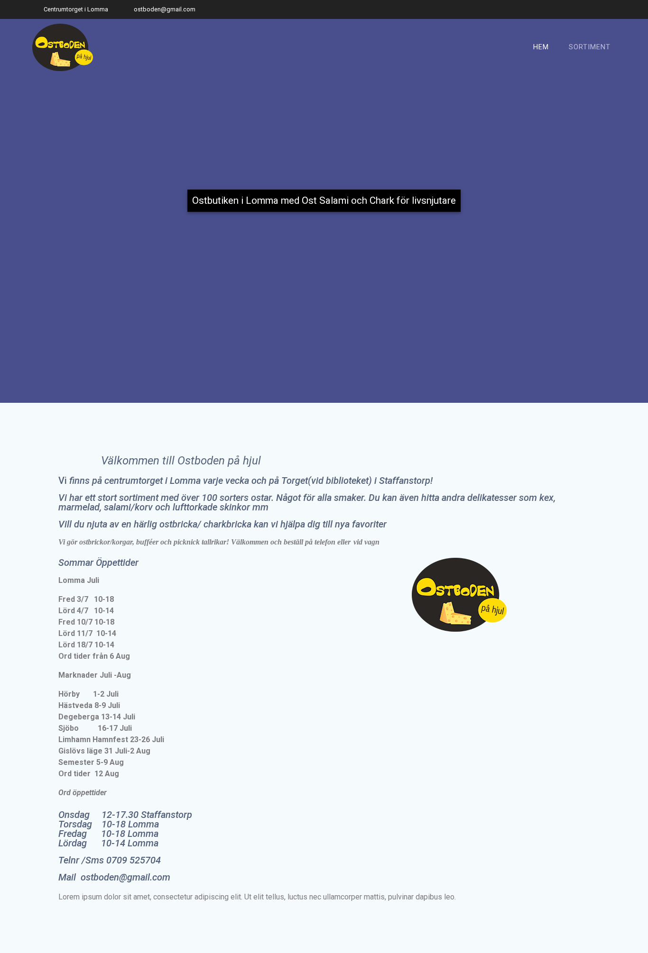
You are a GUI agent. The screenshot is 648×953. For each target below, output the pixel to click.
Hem (541, 47)
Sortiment (590, 47)
